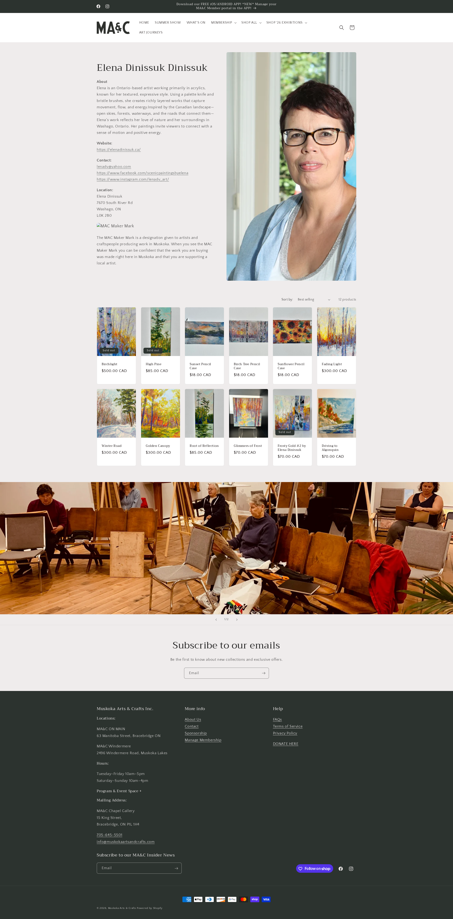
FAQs (277, 720)
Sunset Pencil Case (200, 366)
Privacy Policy (285, 733)
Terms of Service (288, 726)
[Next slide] (237, 619)
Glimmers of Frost (248, 446)
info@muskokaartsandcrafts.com (126, 842)
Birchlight (109, 364)
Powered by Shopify (150, 908)
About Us (193, 720)
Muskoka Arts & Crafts (122, 908)
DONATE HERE (285, 744)
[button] (223, 23)
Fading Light (332, 364)
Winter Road (112, 446)
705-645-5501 (109, 835)
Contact (191, 726)
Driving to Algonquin (330, 448)
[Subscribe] (263, 673)
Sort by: (287, 299)
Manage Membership (203, 740)
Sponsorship (196, 733)
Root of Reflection (204, 446)
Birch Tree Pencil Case (247, 366)
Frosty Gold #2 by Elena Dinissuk (292, 448)
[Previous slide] (216, 619)
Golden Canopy (158, 446)
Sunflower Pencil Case (291, 366)
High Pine (153, 364)
